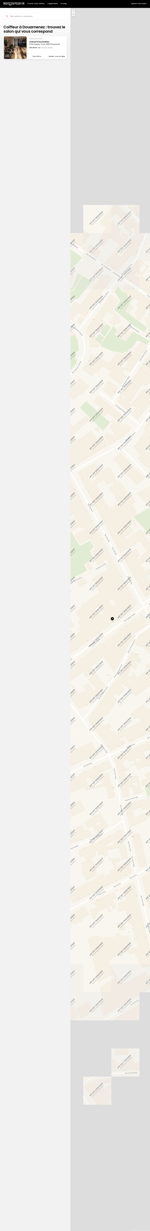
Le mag (63, 4)
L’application (53, 4)
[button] (110, 618)
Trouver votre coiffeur (36, 4)
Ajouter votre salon (138, 4)
